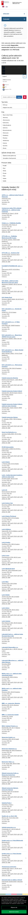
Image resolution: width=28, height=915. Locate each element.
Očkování (6, 14)
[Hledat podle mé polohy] (25, 97)
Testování (6, 19)
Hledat (19, 97)
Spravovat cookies (14, 911)
